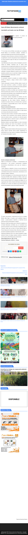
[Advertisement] (14, 472)
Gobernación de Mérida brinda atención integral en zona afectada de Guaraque (12, 285)
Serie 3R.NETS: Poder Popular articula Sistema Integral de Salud (13, 321)
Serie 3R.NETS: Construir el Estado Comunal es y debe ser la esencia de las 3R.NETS (13, 297)
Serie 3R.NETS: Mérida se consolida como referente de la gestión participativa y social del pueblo (13, 309)
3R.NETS (11, 32)
